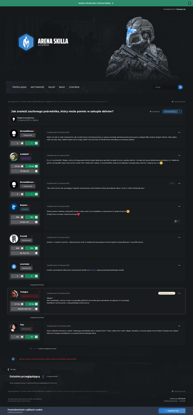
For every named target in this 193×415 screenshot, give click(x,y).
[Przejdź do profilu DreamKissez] (13, 119)
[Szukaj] (180, 87)
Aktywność (37, 87)
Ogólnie (35, 120)
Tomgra (24, 292)
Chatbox (74, 87)
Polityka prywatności (171, 401)
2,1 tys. (17, 304)
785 (31, 248)
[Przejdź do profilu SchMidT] (14, 157)
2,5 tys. (17, 166)
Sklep (51, 87)
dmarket (92, 270)
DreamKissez (27, 131)
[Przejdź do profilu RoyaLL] (14, 207)
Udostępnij (155, 111)
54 (18, 337)
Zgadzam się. (173, 411)
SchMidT (24, 154)
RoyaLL (24, 205)
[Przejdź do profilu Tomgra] (14, 294)
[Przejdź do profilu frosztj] (14, 239)
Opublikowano (58, 132)
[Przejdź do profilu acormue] (14, 266)
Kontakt (182, 401)
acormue (24, 264)
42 (32, 337)
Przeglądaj (20, 87)
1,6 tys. (32, 166)
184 (31, 217)
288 (17, 217)
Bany (62, 87)
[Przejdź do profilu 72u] (14, 327)
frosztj (23, 236)
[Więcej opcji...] (179, 132)
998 (17, 248)
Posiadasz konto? (174, 9)
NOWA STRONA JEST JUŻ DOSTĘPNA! (95, 3)
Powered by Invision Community (19, 401)
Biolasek (181, 399)
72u (22, 325)
